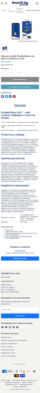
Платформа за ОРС (7, 350)
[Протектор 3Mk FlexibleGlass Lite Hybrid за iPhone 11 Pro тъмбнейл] (4, 48)
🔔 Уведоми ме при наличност (20, 87)
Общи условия (6, 337)
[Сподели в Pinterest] (14, 96)
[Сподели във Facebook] (2, 96)
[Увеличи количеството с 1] (19, 72)
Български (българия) (19, 364)
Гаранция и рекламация (9, 343)
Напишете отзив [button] (20, 258)
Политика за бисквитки (8, 356)
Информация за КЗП (8, 353)
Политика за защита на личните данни (14, 340)
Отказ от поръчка (7, 346)
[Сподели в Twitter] (6, 96)
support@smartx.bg (7, 281)
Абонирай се (20, 316)
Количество (5, 68)
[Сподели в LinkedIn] (10, 96)
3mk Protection (6, 62)
